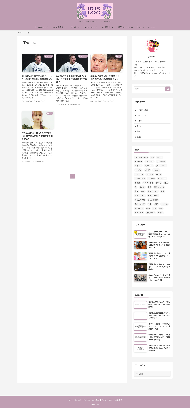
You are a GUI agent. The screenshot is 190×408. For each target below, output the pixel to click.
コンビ (147, 170)
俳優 (166, 183)
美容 (161, 208)
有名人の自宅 (140, 204)
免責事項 (118, 400)
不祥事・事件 (148, 183)
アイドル (138, 166)
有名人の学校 (140, 200)
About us (95, 400)
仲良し (158, 183)
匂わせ (142, 187)
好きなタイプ (159, 187)
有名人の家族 (153, 200)
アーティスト (161, 166)
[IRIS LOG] (95, 11)
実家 (136, 191)
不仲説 (137, 183)
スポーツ (140, 121)
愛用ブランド (153, 191)
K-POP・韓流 (142, 110)
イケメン (138, 170)
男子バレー (139, 208)
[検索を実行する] (167, 88)
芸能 (139, 137)
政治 (139, 126)
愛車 (162, 191)
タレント (149, 174)
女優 (149, 187)
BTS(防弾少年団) (141, 157)
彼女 (143, 191)
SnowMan (138, 162)
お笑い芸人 (149, 162)
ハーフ (158, 174)
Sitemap (86, 400)
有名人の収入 (140, 196)
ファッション (140, 179)
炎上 (149, 204)
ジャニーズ (141, 115)
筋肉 (148, 208)
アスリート (149, 166)
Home (70, 400)
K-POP (159, 157)
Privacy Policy (107, 400)
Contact (78, 400)
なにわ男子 (161, 162)
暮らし (139, 131)
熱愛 (156, 204)
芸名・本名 (139, 213)
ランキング (162, 179)
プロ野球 (151, 179)
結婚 (154, 208)
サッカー (156, 170)
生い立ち (164, 204)
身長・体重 (150, 213)
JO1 (152, 157)
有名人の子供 (153, 196)
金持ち (160, 213)
